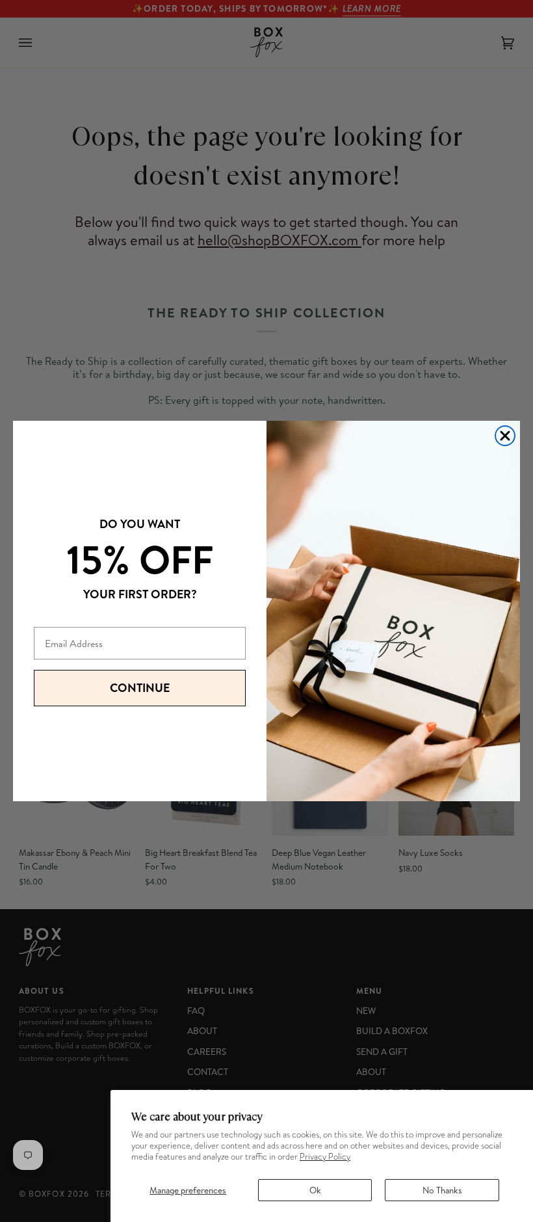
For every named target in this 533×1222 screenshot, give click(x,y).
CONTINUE (140, 688)
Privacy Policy (325, 1156)
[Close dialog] (505, 435)
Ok (315, 1190)
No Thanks (442, 1190)
